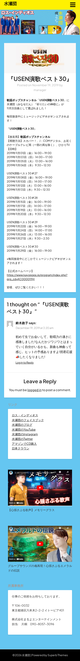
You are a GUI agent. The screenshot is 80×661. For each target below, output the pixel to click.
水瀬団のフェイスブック (28, 420)
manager (40, 90)
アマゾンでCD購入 (24, 443)
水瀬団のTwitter (22, 439)
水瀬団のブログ (22, 424)
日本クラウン (20, 448)
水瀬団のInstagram (25, 434)
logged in (34, 390)
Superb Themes (58, 655)
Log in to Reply (25, 362)
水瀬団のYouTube (24, 429)
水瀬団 (10, 3)
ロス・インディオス (25, 415)
